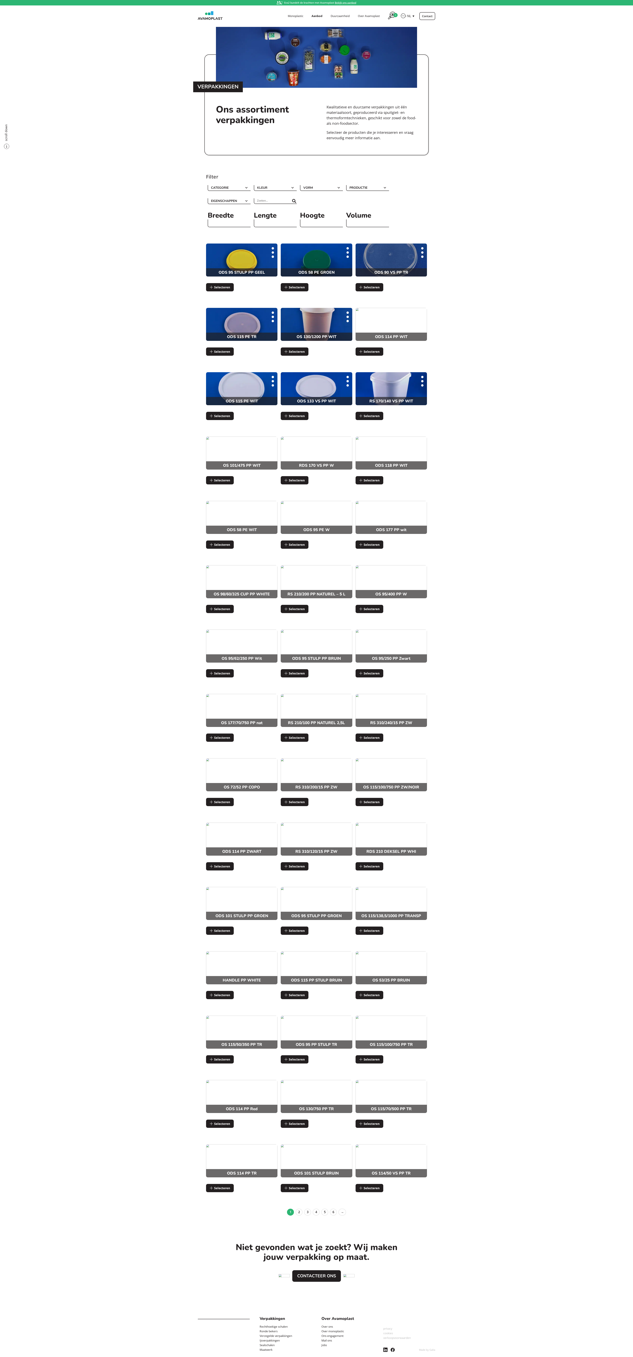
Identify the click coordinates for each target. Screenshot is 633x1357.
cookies (388, 1333)
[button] (411, 16)
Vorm (308, 188)
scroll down (6, 132)
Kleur (262, 188)
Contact (427, 16)
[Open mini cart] (391, 20)
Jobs (324, 1345)
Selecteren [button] (222, 287)
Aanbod (317, 16)
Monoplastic (295, 16)
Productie (358, 188)
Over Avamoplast (369, 16)
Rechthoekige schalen (274, 1326)
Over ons (327, 1326)
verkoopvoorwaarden (397, 1338)
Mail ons (326, 1340)
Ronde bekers (269, 1331)
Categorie (220, 188)
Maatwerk (266, 1350)
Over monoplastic (332, 1331)
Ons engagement (332, 1336)
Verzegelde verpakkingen (276, 1336)
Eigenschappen (224, 201)
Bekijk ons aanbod (345, 2)
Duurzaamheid (340, 16)
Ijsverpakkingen (270, 1340)
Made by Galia (427, 1349)
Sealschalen (267, 1345)
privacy (387, 1328)
